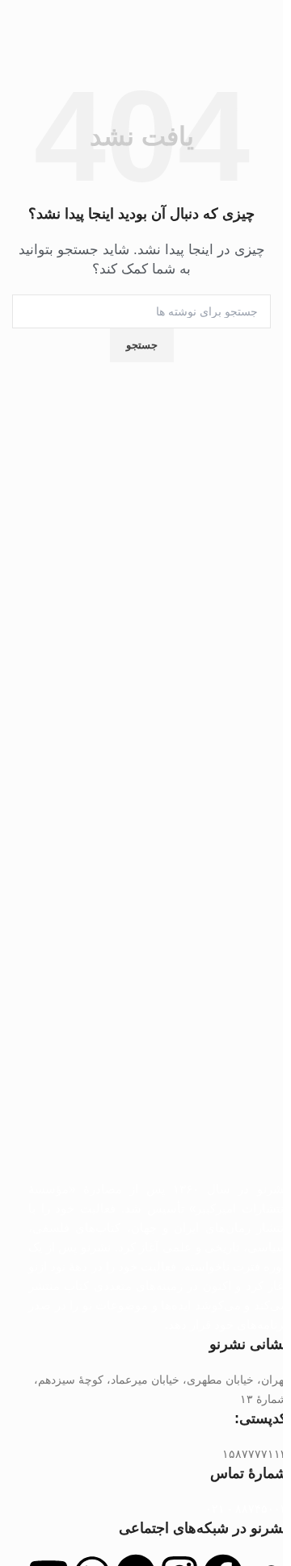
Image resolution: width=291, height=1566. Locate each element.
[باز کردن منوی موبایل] (264, 24)
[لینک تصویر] (157, 1033)
